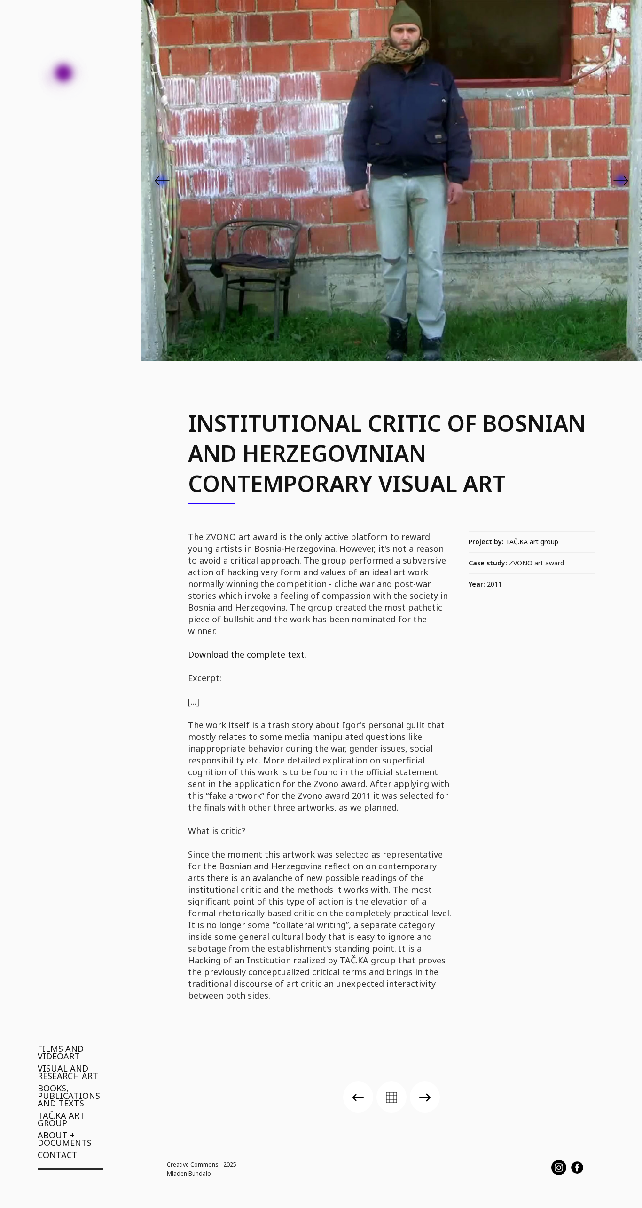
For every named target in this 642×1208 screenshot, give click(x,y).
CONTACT (58, 1154)
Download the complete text (246, 654)
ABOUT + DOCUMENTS (65, 1138)
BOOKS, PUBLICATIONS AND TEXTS (69, 1095)
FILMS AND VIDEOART (61, 1052)
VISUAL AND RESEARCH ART (68, 1072)
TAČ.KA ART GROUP (61, 1119)
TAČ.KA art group (532, 541)
